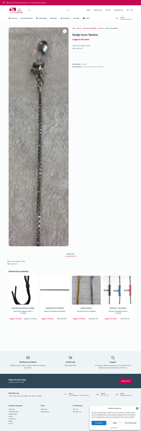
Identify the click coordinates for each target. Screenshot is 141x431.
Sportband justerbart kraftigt (23, 308)
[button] (137, 408)
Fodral (87, 18)
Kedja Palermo (86, 308)
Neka (115, 423)
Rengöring (66, 18)
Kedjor (55, 18)
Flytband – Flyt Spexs (118, 308)
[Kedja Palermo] (86, 290)
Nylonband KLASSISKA (55, 308)
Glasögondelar (28, 18)
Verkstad (14, 18)
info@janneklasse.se (126, 19)
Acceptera (99, 423)
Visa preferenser (130, 423)
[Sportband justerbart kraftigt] (23, 290)
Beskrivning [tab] (70, 254)
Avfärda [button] (136, 2)
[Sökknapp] (68, 10)
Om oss (108, 10)
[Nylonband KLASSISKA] (54, 290)
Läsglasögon (42, 18)
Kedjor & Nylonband (95, 67)
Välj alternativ (62, 319)
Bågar (77, 18)
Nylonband (61, 311)
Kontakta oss (118, 10)
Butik (88, 10)
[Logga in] (128, 10)
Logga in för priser (80, 39)
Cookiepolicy (113, 427)
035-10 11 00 (104, 395)
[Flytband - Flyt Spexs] (118, 290)
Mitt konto (44, 409)
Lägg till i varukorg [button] (30, 319)
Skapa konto (98, 10)
